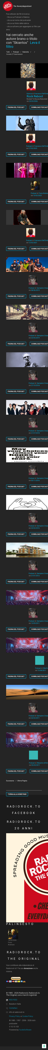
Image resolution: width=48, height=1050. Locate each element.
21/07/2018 (35, 433)
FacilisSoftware (25, 1030)
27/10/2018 (35, 385)
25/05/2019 (35, 338)
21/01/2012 (35, 576)
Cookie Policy (27, 1016)
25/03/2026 (33, 101)
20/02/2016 (35, 528)
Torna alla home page (17, 794)
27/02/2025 (33, 148)
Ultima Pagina (22, 781)
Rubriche (26, 52)
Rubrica (29, 94)
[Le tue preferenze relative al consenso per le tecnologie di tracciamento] (44, 1046)
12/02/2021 (33, 243)
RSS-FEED (13, 1000)
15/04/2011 (42, 670)
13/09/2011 (35, 623)
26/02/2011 (35, 718)
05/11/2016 (35, 480)
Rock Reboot (35, 96)
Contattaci (13, 1008)
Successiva (10, 781)
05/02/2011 (35, 765)
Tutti (8, 52)
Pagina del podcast (16, 107)
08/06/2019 (35, 290)
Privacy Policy (14, 1016)
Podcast (16, 52)
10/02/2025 (37, 195)
